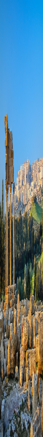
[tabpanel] (21, 110)
